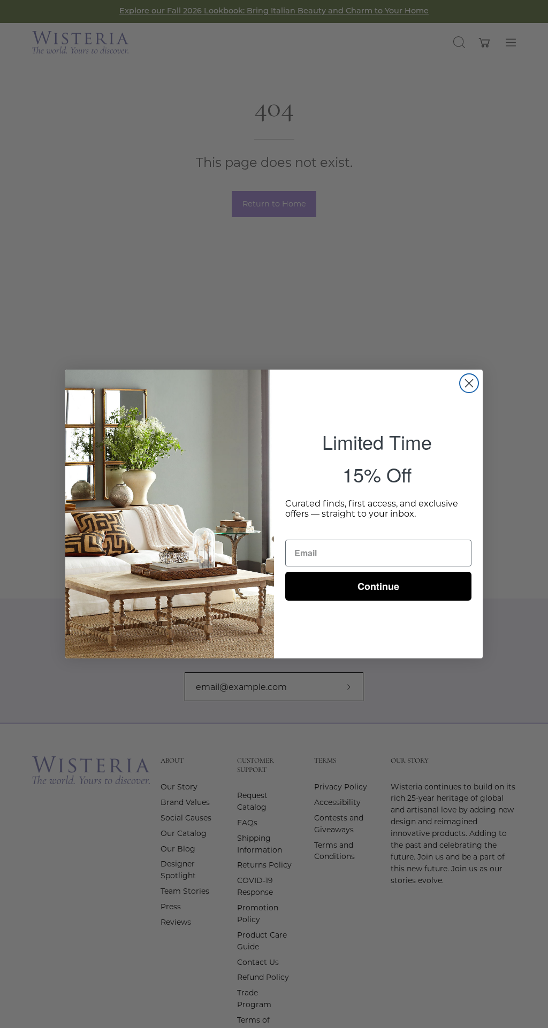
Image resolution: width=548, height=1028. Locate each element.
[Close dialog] (469, 383)
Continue (378, 586)
